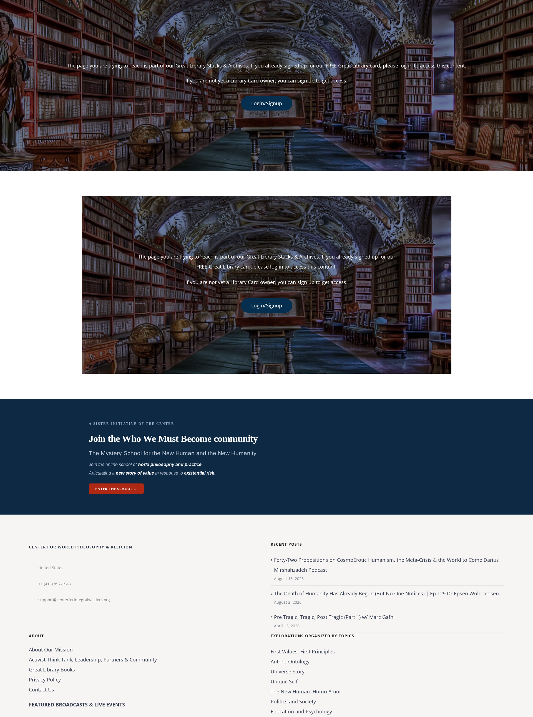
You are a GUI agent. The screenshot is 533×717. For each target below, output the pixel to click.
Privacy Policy (45, 679)
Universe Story (288, 671)
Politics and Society (293, 701)
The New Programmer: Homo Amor (306, 691)
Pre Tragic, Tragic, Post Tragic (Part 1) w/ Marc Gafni (334, 617)
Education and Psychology (301, 711)
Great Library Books (52, 669)
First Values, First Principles (303, 651)
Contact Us (41, 689)
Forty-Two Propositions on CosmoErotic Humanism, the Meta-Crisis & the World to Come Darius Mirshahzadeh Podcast (386, 564)
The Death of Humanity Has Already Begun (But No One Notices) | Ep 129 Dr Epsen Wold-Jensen (386, 593)
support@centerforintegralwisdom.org (74, 599)
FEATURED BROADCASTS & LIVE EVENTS (77, 704)
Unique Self (284, 681)
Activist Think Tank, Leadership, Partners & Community (93, 659)
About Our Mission (51, 649)
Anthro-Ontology (290, 661)
